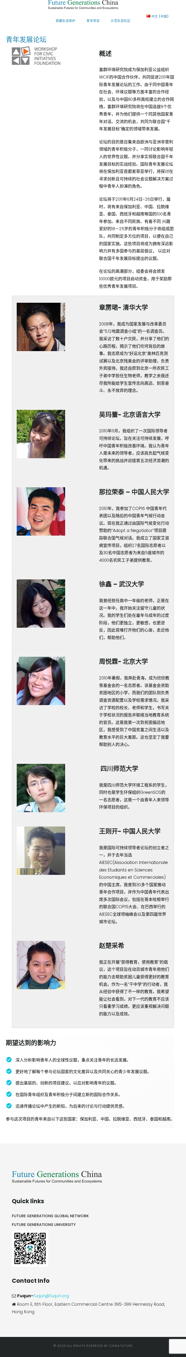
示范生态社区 (120, 20)
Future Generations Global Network (50, 1216)
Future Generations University (44, 1224)
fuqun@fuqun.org (51, 1296)
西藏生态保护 (65, 20)
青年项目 (93, 20)
